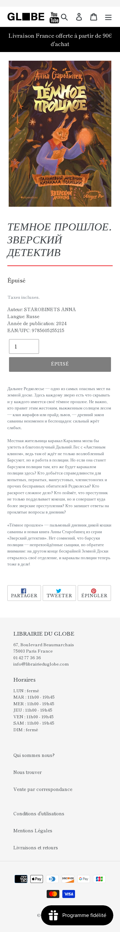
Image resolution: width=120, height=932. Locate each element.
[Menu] (108, 16)
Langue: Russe (23, 316)
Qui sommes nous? (34, 755)
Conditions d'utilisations (38, 813)
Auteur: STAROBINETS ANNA (41, 309)
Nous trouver (27, 772)
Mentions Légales (32, 830)
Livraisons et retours (35, 847)
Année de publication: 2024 (37, 323)
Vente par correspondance (42, 789)
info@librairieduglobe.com (41, 664)
